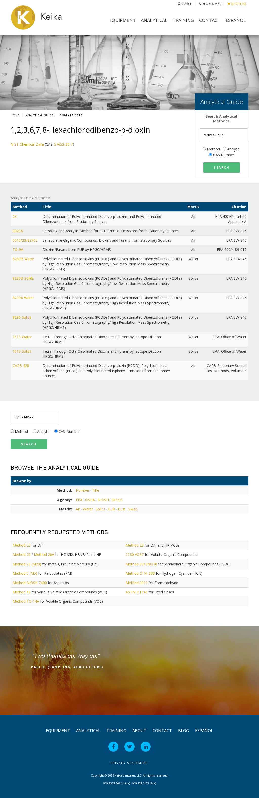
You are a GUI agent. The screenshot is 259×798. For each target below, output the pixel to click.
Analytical (154, 20)
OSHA (90, 499)
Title (95, 490)
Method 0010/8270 (141, 564)
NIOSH (103, 499)
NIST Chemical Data (27, 144)
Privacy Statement (129, 763)
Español (236, 20)
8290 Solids (22, 317)
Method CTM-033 (140, 573)
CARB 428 (21, 365)
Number (82, 490)
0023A (18, 230)
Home (15, 115)
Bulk (111, 509)
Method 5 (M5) (25, 573)
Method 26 (22, 554)
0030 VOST (135, 554)
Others (117, 499)
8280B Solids (24, 278)
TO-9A (18, 249)
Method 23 (22, 545)
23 (15, 216)
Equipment (122, 20)
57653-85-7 (63, 144)
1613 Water (23, 336)
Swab (132, 509)
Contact (210, 20)
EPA (79, 499)
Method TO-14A (26, 601)
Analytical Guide (39, 115)
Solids (100, 509)
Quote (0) (238, 4)
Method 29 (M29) (27, 564)
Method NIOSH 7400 (30, 582)
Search (186, 4)
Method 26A (44, 554)
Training (183, 20)
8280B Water (24, 258)
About (139, 731)
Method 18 (22, 592)
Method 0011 (137, 582)
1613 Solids (22, 351)
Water (88, 509)
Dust (122, 509)
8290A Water (24, 297)
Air (78, 509)
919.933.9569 (211, 4)
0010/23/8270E (25, 240)
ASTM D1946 (136, 592)
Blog (183, 731)
